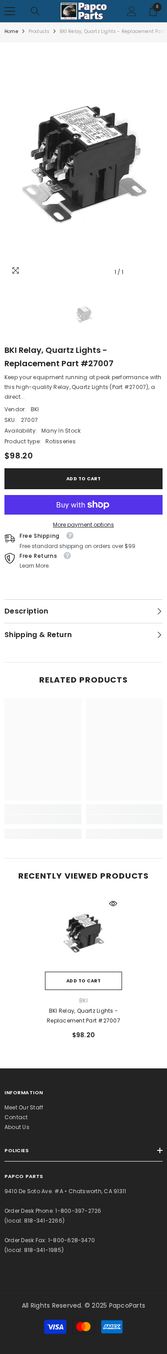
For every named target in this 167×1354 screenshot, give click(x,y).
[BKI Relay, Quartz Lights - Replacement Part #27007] (83, 933)
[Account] (132, 11)
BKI (35, 409)
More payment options (83, 524)
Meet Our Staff (23, 1107)
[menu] (9, 11)
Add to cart (83, 478)
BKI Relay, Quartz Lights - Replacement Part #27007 (83, 1015)
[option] (83, 164)
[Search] (35, 11)
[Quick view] (113, 903)
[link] (42, 819)
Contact (16, 1117)
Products (39, 31)
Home (11, 31)
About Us (16, 1127)
